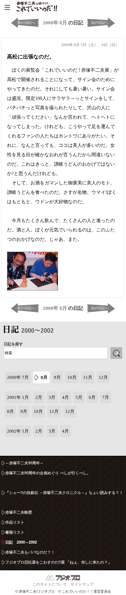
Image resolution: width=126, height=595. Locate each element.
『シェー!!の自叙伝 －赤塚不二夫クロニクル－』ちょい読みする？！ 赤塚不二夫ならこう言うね (64, 494)
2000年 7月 (18, 377)
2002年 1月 (18, 431)
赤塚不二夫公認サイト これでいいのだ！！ (36, 7)
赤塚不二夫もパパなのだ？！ (30, 552)
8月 (44, 377)
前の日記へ (26, 23)
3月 (52, 397)
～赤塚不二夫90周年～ (24, 463)
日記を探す (13, 344)
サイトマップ (82, 584)
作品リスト (14, 522)
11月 (87, 377)
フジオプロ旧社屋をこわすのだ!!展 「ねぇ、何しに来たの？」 (58, 562)
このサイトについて (50, 584)
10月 (71, 377)
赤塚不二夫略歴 (18, 512)
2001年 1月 (18, 397)
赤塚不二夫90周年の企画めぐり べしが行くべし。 (48, 473)
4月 (65, 397)
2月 (38, 397)
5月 (79, 397)
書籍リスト (14, 532)
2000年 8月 (55, 23)
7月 (105, 397)
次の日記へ (100, 23)
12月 (103, 377)
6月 (92, 397)
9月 (57, 377)
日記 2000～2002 (30, 330)
